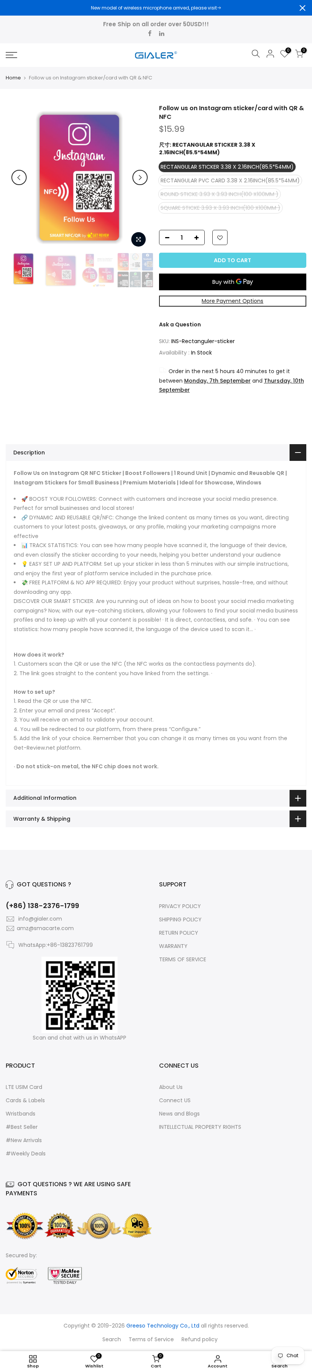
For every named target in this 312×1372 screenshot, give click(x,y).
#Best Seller (22, 1127)
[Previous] (19, 177)
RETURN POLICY (178, 933)
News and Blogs (179, 1113)
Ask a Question (180, 324)
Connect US (175, 1100)
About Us (171, 1087)
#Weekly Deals (26, 1153)
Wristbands (20, 1113)
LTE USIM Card (24, 1087)
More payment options (232, 301)
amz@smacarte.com (45, 928)
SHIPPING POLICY (180, 919)
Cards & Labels (25, 1100)
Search (111, 1339)
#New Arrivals (24, 1140)
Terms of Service (151, 1339)
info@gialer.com (40, 919)
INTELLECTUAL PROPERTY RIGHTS (200, 1127)
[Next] (140, 177)
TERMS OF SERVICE (182, 959)
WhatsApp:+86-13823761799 (55, 945)
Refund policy (199, 1339)
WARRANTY (173, 946)
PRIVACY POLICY (180, 906)
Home (13, 77)
